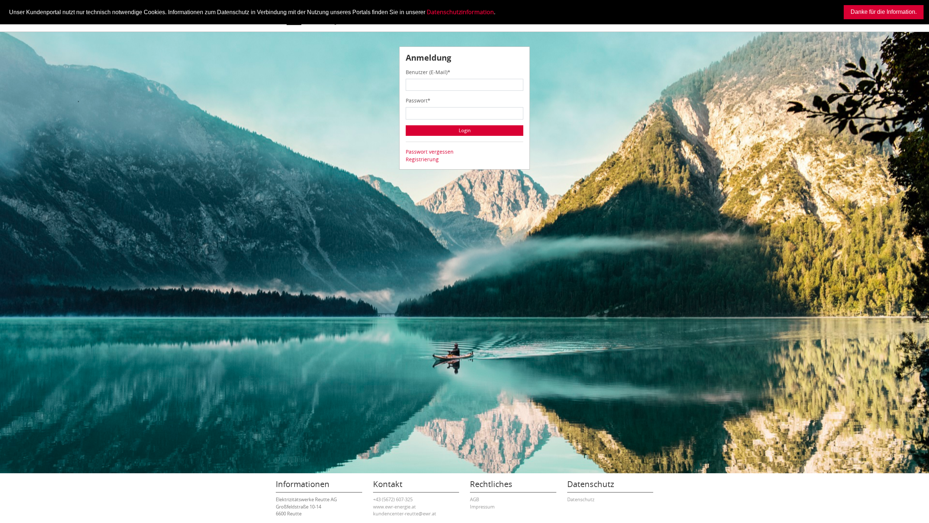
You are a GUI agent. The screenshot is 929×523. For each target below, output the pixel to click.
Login (465, 130)
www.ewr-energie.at (394, 506)
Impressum (482, 506)
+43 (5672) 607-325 (393, 499)
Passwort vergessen (430, 151)
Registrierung (422, 159)
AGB (474, 499)
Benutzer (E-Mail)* (428, 72)
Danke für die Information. (884, 12)
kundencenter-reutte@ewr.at (404, 513)
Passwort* (418, 100)
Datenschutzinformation (460, 12)
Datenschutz (580, 499)
